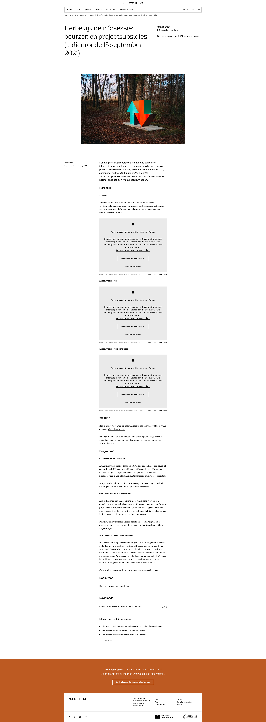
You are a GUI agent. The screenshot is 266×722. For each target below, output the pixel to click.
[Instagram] (74, 717)
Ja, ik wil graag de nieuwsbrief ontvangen (133, 682)
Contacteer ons (160, 704)
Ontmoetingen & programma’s (75, 15)
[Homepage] (133, 3)
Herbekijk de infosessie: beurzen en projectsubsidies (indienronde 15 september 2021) (123, 15)
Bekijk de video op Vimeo (133, 266)
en (187, 9)
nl (184, 9)
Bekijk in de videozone (157, 274)
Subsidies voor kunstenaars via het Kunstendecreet (124, 630)
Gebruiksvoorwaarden (184, 702)
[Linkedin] (80, 717)
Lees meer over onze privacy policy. (133, 250)
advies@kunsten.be (116, 429)
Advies (69, 10)
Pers (156, 702)
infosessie (68, 162)
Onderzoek (111, 10)
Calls (78, 10)
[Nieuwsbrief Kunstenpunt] (69, 717)
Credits (179, 699)
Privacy (179, 704)
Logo (156, 699)
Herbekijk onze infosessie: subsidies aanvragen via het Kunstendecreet (132, 626)
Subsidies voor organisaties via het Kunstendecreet (124, 634)
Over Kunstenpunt (139, 698)
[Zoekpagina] (193, 9)
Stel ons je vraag (126, 10)
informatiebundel (126, 209)
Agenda (87, 10)
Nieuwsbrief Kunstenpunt (141, 701)
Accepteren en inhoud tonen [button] (133, 258)
